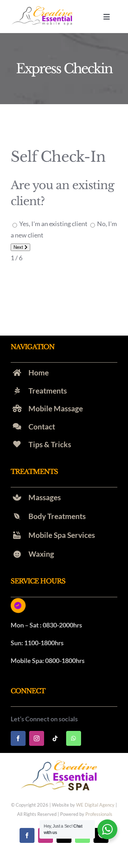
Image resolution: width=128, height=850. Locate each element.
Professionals (98, 814)
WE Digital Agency (95, 805)
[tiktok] (55, 738)
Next (19, 247)
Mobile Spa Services (61, 534)
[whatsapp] (73, 738)
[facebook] (18, 738)
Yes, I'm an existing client (53, 224)
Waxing (41, 553)
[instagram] (36, 738)
